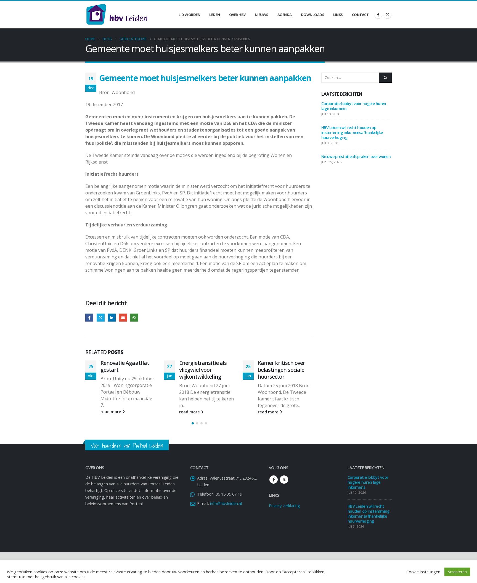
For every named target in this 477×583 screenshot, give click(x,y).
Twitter (101, 318)
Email (123, 318)
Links (338, 14)
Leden (214, 14)
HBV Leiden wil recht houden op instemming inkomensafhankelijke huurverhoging (352, 132)
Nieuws (261, 14)
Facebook (89, 318)
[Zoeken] (385, 77)
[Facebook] (378, 14)
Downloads (312, 14)
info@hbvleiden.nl (226, 503)
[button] (192, 423)
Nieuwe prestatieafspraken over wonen (356, 156)
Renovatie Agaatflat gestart (124, 366)
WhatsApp (134, 318)
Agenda (284, 14)
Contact (360, 14)
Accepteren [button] (457, 571)
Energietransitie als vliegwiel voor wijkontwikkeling (203, 369)
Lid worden (189, 14)
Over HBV (237, 14)
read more (111, 411)
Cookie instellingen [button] (423, 571)
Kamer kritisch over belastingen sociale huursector (281, 369)
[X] (387, 14)
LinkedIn (112, 318)
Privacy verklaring (284, 505)
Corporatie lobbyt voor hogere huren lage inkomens (353, 106)
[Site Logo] (116, 15)
